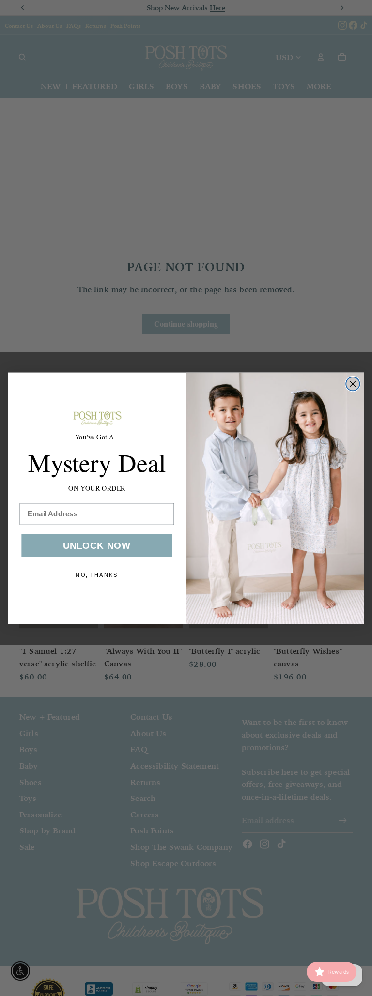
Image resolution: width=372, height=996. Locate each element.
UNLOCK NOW (97, 545)
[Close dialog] (352, 384)
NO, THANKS (97, 575)
